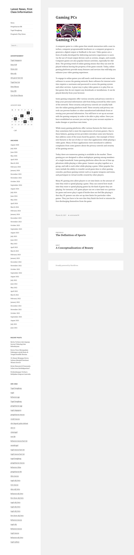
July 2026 (14, 149)
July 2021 (14, 324)
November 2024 (16, 178)
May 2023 (14, 244)
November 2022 (16, 266)
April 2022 (14, 291)
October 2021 (15, 313)
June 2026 (14, 152)
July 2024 (14, 192)
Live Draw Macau (17, 95)
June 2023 (14, 240)
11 (15, 119)
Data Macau (15, 87)
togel (12, 393)
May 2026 (14, 156)
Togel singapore (16, 60)
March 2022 (15, 295)
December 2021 (16, 306)
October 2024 (15, 181)
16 (31, 119)
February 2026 (16, 167)
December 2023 (16, 218)
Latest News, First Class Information (21, 10)
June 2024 (14, 196)
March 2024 (15, 207)
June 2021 (14, 328)
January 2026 (15, 170)
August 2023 (15, 233)
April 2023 (14, 247)
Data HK (13, 91)
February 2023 (16, 255)
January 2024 (15, 214)
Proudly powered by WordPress (67, 265)
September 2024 (16, 185)
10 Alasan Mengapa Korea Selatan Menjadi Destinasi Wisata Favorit (20, 360)
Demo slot (14, 69)
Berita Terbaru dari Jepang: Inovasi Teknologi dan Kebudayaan (20, 344)
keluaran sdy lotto (17, 538)
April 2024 (14, 203)
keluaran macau (16, 529)
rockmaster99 (74, 215)
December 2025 (16, 174)
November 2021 (16, 310)
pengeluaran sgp (16, 406)
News (12, 23)
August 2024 (15, 189)
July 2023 (14, 236)
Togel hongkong (16, 388)
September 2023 (16, 229)
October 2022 (15, 269)
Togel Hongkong (16, 30)
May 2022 (14, 288)
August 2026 (15, 145)
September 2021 (16, 317)
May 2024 (14, 200)
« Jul (15, 130)
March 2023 (15, 251)
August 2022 (15, 277)
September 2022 (16, 273)
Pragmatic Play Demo (18, 34)
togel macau (15, 533)
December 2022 (16, 262)
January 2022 (15, 302)
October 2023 (15, 225)
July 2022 (14, 280)
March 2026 (15, 163)
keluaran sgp (15, 397)
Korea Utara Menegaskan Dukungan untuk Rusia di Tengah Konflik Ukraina (19, 352)
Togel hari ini (15, 82)
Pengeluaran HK (16, 27)
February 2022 (16, 299)
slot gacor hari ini (17, 78)
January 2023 (15, 258)
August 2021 (15, 320)
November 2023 (16, 222)
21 (25, 122)
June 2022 (14, 284)
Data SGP (14, 65)
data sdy (13, 73)
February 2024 (16, 211)
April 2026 (14, 160)
